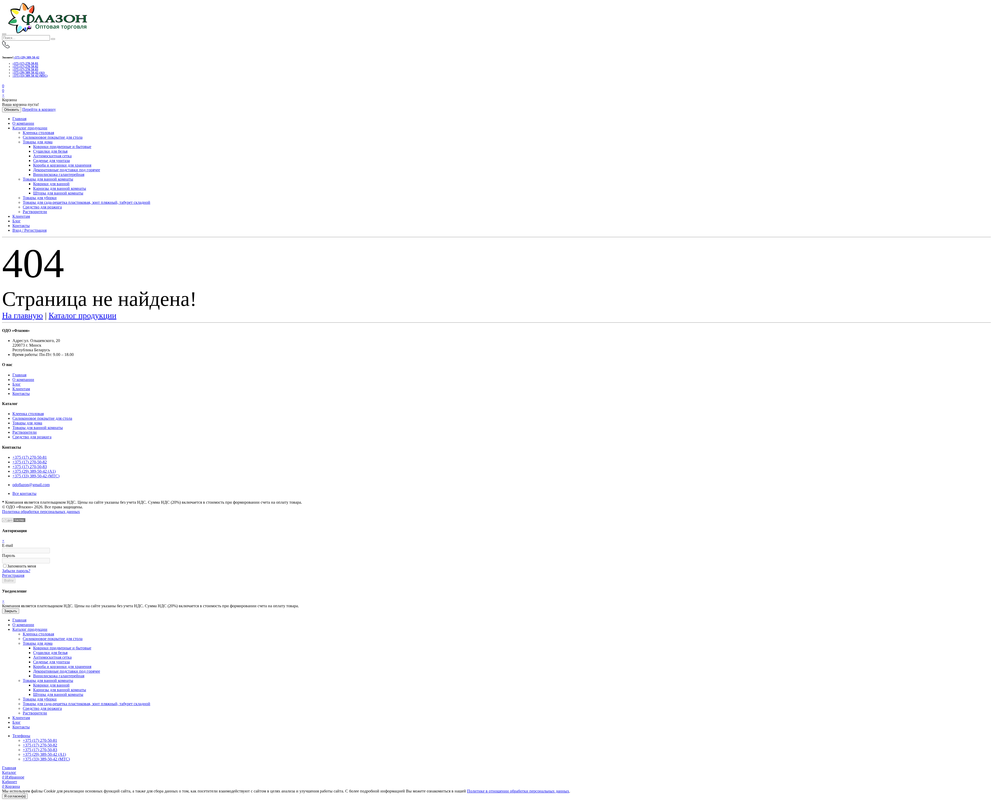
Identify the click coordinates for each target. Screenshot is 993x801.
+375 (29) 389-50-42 (26, 57)
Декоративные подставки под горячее (66, 170)
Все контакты (24, 493)
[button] (3, 90)
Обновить (11, 110)
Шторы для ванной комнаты (58, 193)
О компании (23, 123)
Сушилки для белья (50, 151)
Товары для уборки (40, 198)
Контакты (21, 225)
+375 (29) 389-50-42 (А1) (28, 72)
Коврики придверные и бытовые (62, 146)
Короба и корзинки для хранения (62, 165)
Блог (16, 221)
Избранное (13, 777)
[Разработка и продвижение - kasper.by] (13, 520)
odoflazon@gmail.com (31, 485)
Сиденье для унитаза (51, 160)
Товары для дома (37, 142)
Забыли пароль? (16, 571)
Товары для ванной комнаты (48, 179)
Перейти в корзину (39, 109)
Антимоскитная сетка (52, 156)
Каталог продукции (29, 128)
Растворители (35, 211)
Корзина (11, 786)
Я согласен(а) (15, 796)
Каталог (9, 772)
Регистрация (13, 575)
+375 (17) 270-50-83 (25, 69)
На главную (22, 315)
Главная (19, 118)
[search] (53, 39)
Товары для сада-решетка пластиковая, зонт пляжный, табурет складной (86, 202)
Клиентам (21, 216)
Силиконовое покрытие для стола (52, 137)
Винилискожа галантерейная (58, 174)
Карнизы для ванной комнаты (59, 188)
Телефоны (21, 736)
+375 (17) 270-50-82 (25, 66)
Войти (8, 580)
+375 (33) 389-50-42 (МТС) (30, 75)
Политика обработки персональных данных (41, 511)
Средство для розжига (42, 207)
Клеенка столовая (38, 132)
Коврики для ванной (51, 184)
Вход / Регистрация (29, 230)
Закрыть (10, 611)
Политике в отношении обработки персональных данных (518, 791)
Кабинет (9, 782)
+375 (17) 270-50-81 (25, 63)
